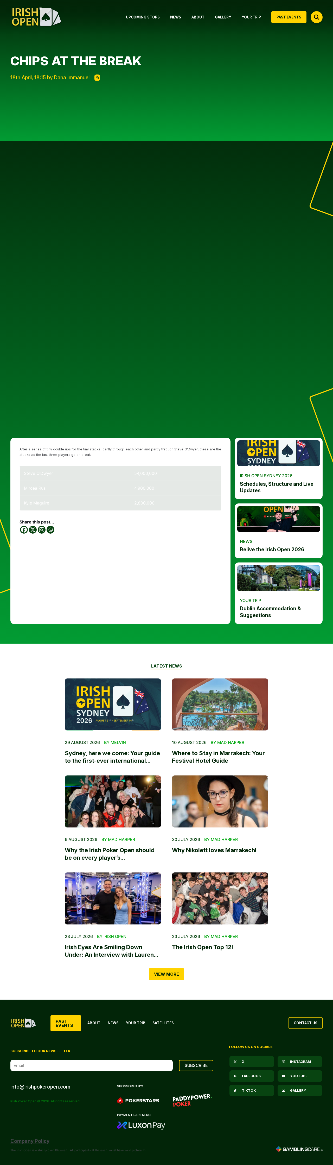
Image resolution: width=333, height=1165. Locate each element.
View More (166, 974)
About (93, 1023)
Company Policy (29, 1141)
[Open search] (317, 17)
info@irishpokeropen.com (40, 1087)
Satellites (163, 1023)
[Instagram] (42, 530)
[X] (33, 530)
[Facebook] (24, 530)
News (113, 1023)
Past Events (64, 1023)
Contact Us (305, 1023)
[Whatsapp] (50, 530)
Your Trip (135, 1023)
